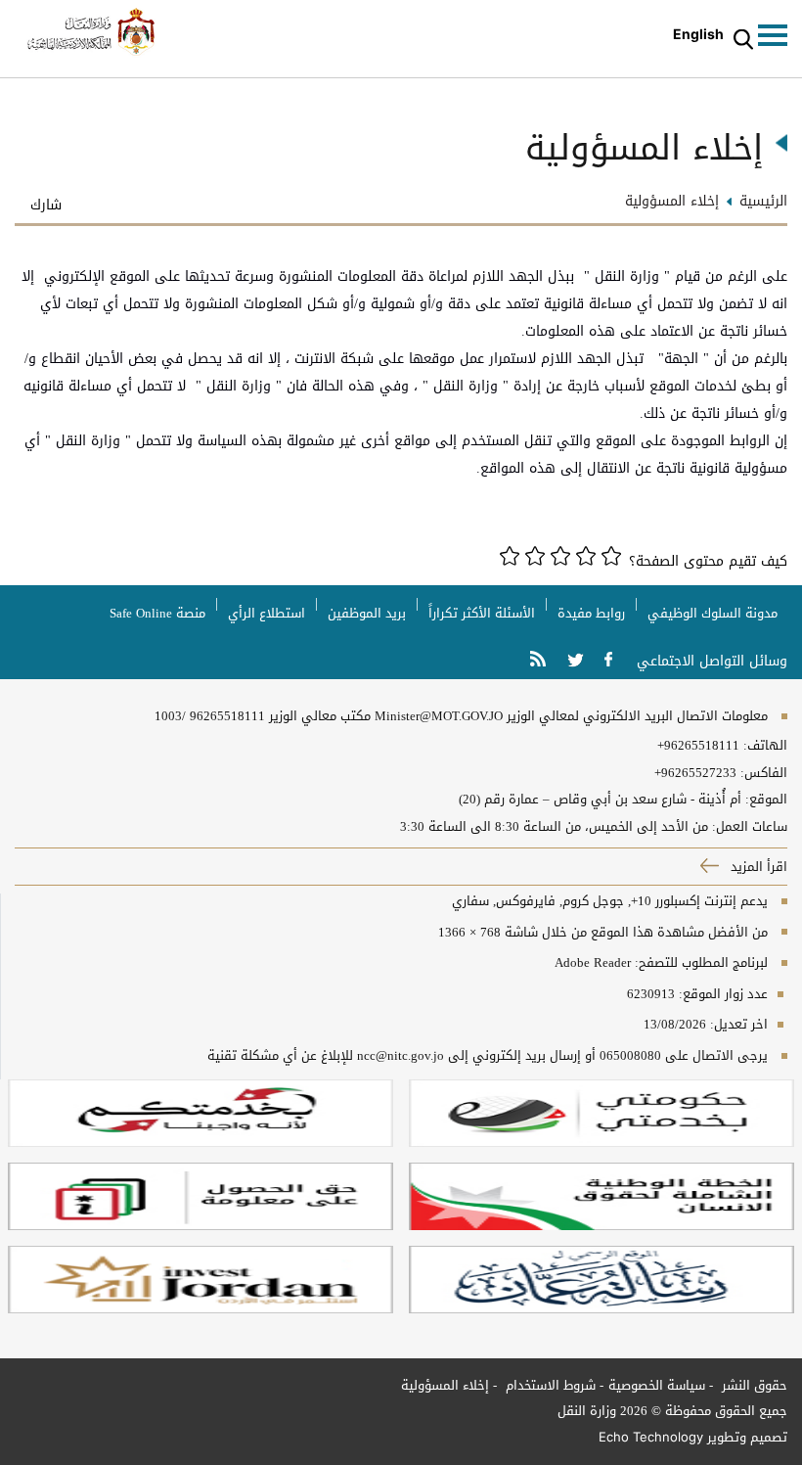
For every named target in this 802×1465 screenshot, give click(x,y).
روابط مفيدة (591, 613)
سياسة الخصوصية (656, 1385)
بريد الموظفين (367, 613)
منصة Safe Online (157, 613)
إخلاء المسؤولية (445, 1385)
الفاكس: (763, 773)
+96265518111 (698, 745)
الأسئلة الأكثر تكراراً (481, 613)
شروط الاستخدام (549, 1385)
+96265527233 (695, 773)
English (698, 33)
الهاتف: (763, 745)
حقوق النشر (752, 1385)
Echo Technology (651, 1436)
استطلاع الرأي (266, 613)
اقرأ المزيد (757, 866)
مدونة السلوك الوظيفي (712, 613)
